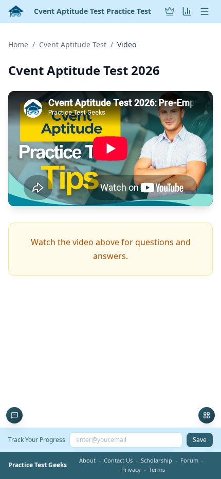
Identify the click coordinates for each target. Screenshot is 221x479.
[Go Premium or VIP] (169, 11)
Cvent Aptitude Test (72, 44)
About (87, 460)
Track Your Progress (36, 439)
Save (200, 439)
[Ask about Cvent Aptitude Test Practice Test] (14, 415)
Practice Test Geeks (37, 465)
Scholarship (156, 460)
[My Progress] (187, 11)
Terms (157, 469)
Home (18, 44)
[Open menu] (204, 11)
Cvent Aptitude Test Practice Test (92, 11)
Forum (189, 460)
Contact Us (118, 460)
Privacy (131, 469)
